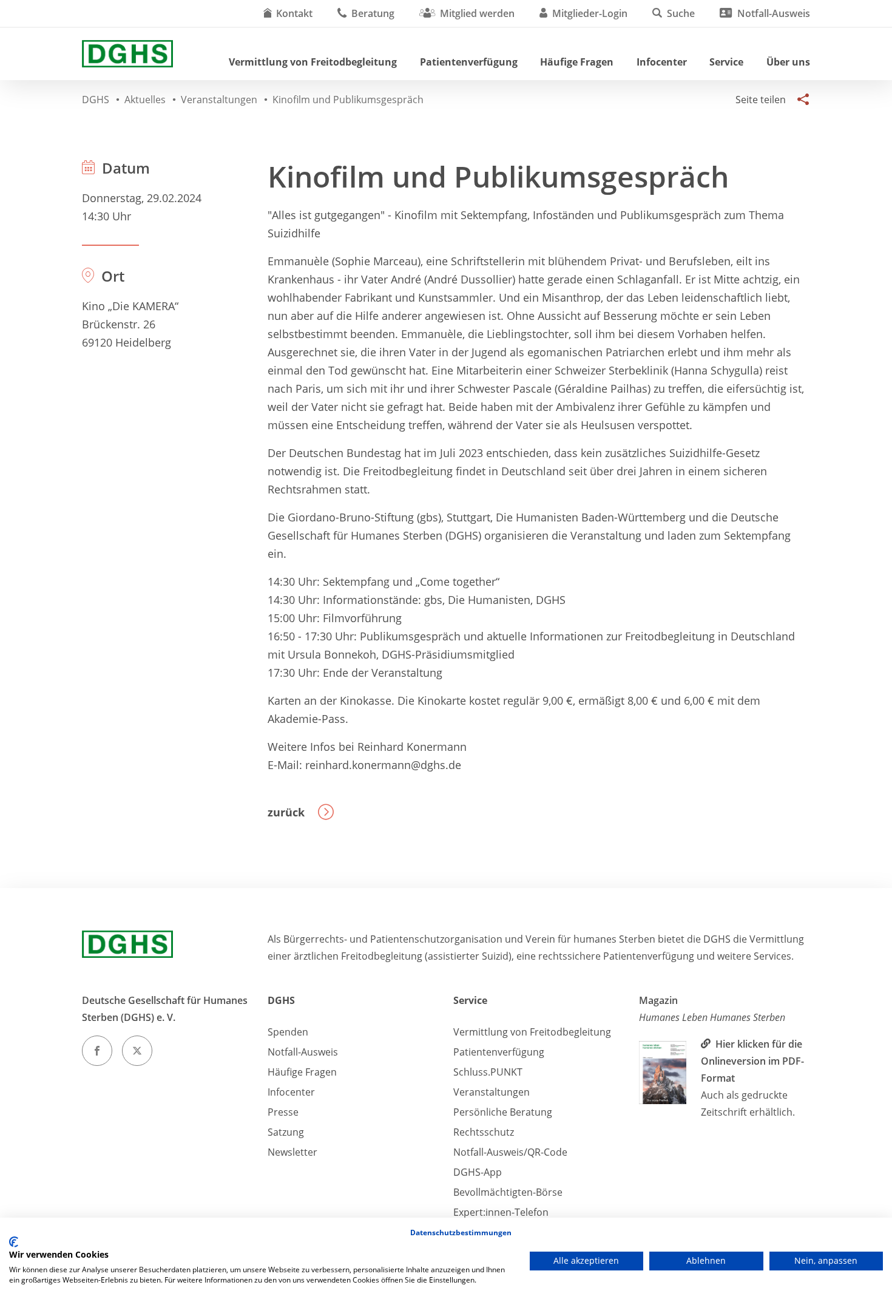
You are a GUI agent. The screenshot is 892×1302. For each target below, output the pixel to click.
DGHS (281, 1000)
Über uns (788, 62)
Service (726, 62)
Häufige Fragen (576, 62)
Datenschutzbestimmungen (461, 1232)
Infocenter (662, 62)
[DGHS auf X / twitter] (137, 1051)
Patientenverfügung (469, 62)
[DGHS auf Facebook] (97, 1051)
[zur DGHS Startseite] (127, 53)
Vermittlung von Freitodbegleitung (313, 62)
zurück (286, 812)
